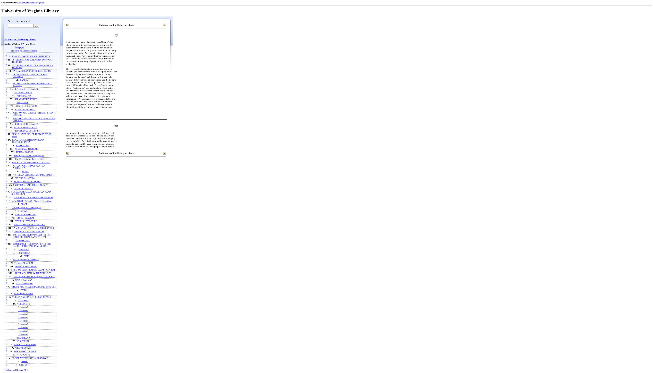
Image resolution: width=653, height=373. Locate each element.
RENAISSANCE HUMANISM (27, 131)
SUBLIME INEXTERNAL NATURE (29, 225)
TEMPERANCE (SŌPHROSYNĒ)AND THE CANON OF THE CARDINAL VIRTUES (32, 245)
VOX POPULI (22, 341)
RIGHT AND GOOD (25, 152)
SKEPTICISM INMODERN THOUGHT (30, 185)
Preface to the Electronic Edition (24, 51)
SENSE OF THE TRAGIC (26, 266)
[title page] (19, 47)
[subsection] (23, 307)
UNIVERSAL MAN (23, 280)
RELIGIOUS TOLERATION (26, 124)
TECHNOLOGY (22, 240)
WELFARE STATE (23, 348)
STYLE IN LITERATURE (26, 221)
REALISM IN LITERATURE (26, 89)
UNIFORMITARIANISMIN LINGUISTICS (32, 273)
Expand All (21, 370)
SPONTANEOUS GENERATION (26, 208)
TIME (26, 256)
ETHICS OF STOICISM (25, 214)
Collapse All (11, 370)
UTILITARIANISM (24, 283)
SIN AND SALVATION (25, 178)
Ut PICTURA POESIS (23, 294)
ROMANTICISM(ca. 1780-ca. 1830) (29, 159)
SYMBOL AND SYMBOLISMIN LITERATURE (33, 228)
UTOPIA (24, 290)
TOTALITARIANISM (23, 263)
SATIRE (25, 171)
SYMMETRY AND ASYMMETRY (29, 231)
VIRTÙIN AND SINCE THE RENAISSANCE (31, 297)
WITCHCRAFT (23, 355)
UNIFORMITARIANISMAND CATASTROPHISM (33, 270)
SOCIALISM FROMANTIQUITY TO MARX (31, 201)
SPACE (24, 204)
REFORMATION (24, 96)
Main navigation (37, 2)
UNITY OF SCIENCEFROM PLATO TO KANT (34, 277)
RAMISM (24, 80)
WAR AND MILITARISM (25, 345)
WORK (24, 362)
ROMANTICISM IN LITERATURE (29, 156)
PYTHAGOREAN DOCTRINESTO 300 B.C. (32, 71)
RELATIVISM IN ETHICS (26, 99)
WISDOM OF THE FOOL (25, 351)
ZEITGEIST (24, 365)
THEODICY (24, 249)
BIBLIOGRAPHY (23, 338)
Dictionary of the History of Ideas (20, 39)
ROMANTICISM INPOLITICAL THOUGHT (31, 162)
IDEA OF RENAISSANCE (25, 127)
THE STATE (23, 211)
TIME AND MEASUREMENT (26, 260)
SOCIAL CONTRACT (23, 188)
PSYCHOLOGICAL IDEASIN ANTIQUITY (31, 56)
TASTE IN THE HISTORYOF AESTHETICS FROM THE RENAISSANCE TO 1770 (32, 236)
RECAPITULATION (23, 92)
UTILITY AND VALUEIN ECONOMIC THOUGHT (33, 287)
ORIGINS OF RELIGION (26, 106)
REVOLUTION (22, 145)
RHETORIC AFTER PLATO (27, 149)
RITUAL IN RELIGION (25, 109)
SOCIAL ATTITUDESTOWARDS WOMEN (30, 358)
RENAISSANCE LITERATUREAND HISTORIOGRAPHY (28, 141)
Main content (23, 2)
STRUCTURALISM (25, 218)
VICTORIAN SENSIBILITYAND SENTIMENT (33, 175)
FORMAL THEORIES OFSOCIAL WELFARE (33, 197)
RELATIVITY (22, 103)
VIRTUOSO (23, 300)
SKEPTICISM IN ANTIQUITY (27, 182)
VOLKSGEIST (23, 304)
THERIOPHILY (23, 253)
